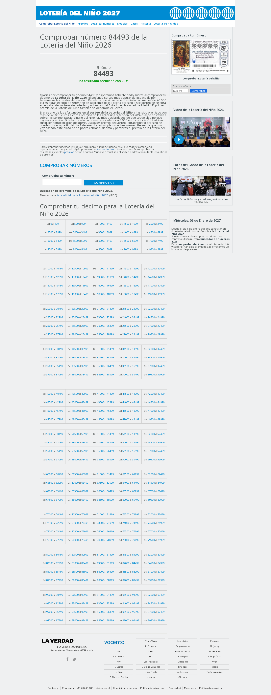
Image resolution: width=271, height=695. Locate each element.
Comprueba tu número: (58, 176)
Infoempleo (183, 657)
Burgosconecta (183, 646)
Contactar (53, 688)
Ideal (150, 651)
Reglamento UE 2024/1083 (77, 688)
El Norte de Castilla (119, 677)
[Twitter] (74, 659)
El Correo (118, 667)
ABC (119, 651)
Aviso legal (103, 688)
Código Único (214, 657)
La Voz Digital (151, 672)
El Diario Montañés (151, 667)
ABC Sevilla (118, 657)
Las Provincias (151, 662)
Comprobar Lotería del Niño (201, 78)
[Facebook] (67, 659)
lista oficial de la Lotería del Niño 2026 (83, 195)
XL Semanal (215, 651)
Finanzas (182, 667)
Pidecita (214, 667)
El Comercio (150, 646)
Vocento (114, 642)
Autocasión (182, 672)
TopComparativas (215, 672)
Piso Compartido (182, 651)
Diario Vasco (151, 641)
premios (69, 152)
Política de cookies (210, 688)
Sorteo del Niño (106, 149)
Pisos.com (214, 641)
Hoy (118, 662)
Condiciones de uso (125, 688)
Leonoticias (182, 641)
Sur (150, 657)
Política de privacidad (152, 688)
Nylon (215, 662)
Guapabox (183, 662)
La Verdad (58, 641)
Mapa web (190, 688)
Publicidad (174, 688)
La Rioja (119, 672)
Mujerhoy (214, 646)
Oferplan (183, 677)
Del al (53, 223)
